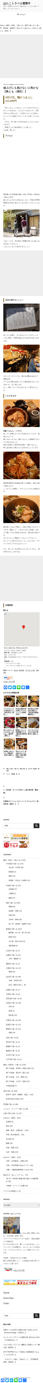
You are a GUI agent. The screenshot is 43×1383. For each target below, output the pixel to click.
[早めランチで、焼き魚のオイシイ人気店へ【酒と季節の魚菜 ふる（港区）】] (21, 749)
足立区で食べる (12, 1055)
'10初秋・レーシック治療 (15, 1186)
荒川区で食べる (12, 1042)
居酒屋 (13, 774)
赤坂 (10, 915)
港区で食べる (23, 768)
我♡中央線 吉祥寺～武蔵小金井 (18, 1068)
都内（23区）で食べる (12, 768)
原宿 (10, 1011)
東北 (7, 1126)
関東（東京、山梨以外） (15, 1130)
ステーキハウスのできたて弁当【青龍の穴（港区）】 (33, 732)
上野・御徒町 (14, 959)
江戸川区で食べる (12, 1059)
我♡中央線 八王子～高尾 (16, 1081)
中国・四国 (10, 1148)
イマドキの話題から (10, 1191)
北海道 (8, 1122)
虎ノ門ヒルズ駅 (30, 670)
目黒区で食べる (12, 990)
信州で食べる (8, 1091)
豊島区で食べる (12, 1029)
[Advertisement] (21, 56)
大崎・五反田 (14, 980)
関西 (7, 1143)
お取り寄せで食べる (10, 1113)
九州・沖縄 (10, 1152)
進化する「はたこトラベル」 (14, 1175)
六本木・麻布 (14, 919)
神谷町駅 (21, 670)
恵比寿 (11, 1015)
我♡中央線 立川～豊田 (15, 1077)
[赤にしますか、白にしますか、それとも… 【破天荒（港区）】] (9, 728)
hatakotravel (19, 84)
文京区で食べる (12, 951)
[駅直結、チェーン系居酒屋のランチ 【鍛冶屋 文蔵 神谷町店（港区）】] (21, 728)
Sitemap (6, 1292)
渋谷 (10, 1006)
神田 (10, 876)
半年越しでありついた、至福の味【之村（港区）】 (9, 753)
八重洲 (11, 893)
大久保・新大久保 (15, 941)
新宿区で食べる (12, 929)
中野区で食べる (12, 1020)
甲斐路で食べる (9, 1104)
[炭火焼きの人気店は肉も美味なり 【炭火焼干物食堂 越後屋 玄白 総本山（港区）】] (34, 707)
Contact (6, 1303)
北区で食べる (11, 1038)
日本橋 (11, 889)
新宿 (10, 937)
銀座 (10, 898)
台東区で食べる (12, 955)
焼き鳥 (16, 670)
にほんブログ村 (9, 681)
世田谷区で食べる (12, 998)
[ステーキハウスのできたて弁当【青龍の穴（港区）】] (34, 728)
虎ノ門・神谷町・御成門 (18, 924)
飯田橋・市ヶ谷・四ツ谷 (18, 933)
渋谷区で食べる (12, 1003)
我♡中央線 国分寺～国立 (16, 1073)
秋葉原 (11, 872)
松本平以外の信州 (12, 1099)
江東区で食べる (12, 968)
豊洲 (10, 972)
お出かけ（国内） (10, 1118)
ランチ (8, 774)
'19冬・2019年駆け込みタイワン (18, 1165)
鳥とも (5, 610)
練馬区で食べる (12, 1051)
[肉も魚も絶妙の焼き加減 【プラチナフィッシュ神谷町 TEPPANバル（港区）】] (21, 707)
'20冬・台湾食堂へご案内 (15, 1161)
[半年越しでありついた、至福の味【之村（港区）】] (9, 749)
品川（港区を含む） (16, 985)
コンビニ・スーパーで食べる (14, 1109)
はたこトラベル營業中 (17, 3)
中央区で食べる (12, 885)
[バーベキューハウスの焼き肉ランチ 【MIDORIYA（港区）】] (9, 707)
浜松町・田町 (14, 911)
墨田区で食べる (12, 964)
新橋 (10, 906)
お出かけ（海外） (10, 1157)
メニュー (23, 14)
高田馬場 (12, 946)
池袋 (10, 1032)
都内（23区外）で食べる (12, 1065)
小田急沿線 (10, 1086)
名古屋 (8, 1139)
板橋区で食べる (12, 1046)
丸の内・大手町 (14, 867)
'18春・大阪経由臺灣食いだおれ (18, 1170)
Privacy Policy (8, 1298)
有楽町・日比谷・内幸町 (18, 880)
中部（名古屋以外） (13, 1135)
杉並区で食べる (12, 1025)
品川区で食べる (12, 977)
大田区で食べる (12, 994)
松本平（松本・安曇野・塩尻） (17, 1094)
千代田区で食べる (12, 864)
